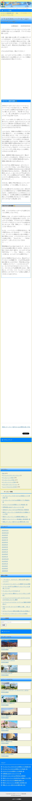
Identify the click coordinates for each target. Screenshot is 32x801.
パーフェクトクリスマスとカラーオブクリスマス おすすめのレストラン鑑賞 (16, 598)
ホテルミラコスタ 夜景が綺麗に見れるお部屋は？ (16, 611)
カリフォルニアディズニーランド (11, 475)
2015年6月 (5, 542)
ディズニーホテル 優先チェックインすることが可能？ (16, 594)
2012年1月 (5, 563)
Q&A (3, 473)
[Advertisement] (16, 79)
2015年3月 (5, 547)
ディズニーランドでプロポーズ (11, 591)
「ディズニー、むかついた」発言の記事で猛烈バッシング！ (16, 580)
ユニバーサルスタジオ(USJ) (9, 487)
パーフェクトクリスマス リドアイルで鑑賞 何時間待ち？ (17, 603)
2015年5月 (5, 544)
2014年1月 (5, 556)
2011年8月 (5, 566)
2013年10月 (5, 559)
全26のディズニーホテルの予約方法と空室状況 (16, 509)
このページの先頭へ (17, 799)
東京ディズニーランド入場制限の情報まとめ (15, 516)
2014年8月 (5, 554)
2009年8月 (5, 571)
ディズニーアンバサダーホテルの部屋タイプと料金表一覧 (16, 496)
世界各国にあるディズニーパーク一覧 (13, 507)
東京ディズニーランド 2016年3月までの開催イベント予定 (16, 513)
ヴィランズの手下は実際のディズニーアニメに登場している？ (16, 587)
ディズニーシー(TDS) (8, 477)
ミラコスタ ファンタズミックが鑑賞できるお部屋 (16, 584)
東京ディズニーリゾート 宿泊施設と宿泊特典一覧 (16, 519)
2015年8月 (5, 537)
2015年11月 (5, 530)
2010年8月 (5, 568)
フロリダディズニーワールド (10, 484)
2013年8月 (5, 561)
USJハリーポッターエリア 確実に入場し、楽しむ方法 (16, 607)
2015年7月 (5, 540)
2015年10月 (5, 533)
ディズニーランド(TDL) (8, 480)
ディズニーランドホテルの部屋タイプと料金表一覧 (16, 501)
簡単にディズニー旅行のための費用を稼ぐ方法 (16, 427)
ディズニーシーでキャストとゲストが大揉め (15, 613)
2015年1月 (5, 552)
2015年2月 (5, 549)
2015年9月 (5, 535)
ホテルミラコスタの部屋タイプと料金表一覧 (15, 504)
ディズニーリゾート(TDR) (9, 482)
